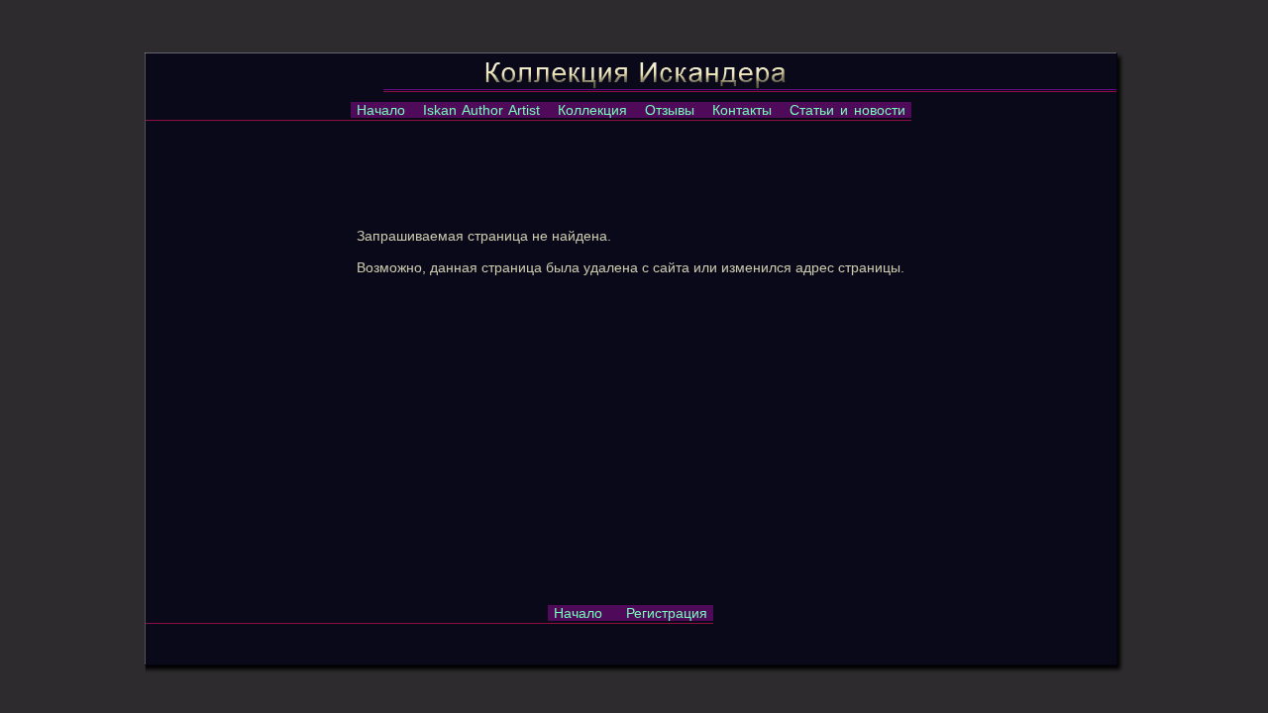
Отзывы (669, 110)
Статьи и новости (847, 110)
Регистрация (666, 613)
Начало (381, 110)
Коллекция (592, 110)
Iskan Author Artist (481, 110)
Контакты (742, 110)
